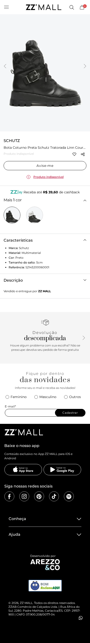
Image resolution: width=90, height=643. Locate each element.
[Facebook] (9, 496)
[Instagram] (24, 496)
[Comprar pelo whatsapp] (80, 618)
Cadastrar (70, 412)
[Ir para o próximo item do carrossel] (85, 66)
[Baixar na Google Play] (62, 469)
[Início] (43, 7)
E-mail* (10, 406)
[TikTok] (54, 496)
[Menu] (6, 7)
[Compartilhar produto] (82, 154)
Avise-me (45, 165)
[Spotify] (69, 496)
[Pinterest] (39, 496)
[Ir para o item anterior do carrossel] (5, 66)
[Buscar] (71, 7)
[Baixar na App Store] (23, 469)
